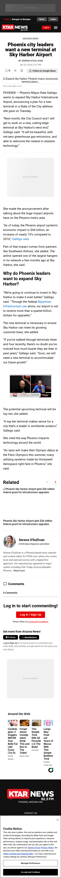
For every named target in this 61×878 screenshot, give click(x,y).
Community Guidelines (38, 621)
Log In (46, 27)
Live (7, 19)
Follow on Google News (44, 71)
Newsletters (31, 637)
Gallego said (20, 239)
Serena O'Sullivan (32, 540)
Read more (19, 570)
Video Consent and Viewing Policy (18, 854)
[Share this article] (15, 70)
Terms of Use (34, 847)
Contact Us (30, 813)
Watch (42, 19)
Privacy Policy (47, 847)
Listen (53, 19)
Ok (57, 820)
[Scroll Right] (55, 482)
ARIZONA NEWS (30, 38)
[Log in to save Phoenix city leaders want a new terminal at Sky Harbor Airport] (21, 71)
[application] (30, 385)
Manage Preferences (30, 863)
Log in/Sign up (10, 643)
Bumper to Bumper (21, 19)
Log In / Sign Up (30, 614)
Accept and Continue (30, 872)
